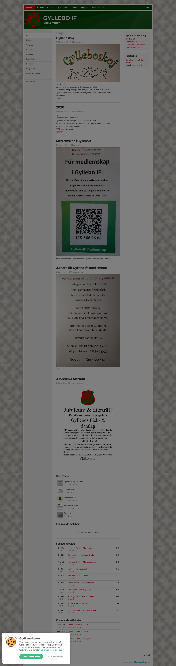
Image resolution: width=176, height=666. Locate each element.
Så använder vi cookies (51, 650)
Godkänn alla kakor (31, 656)
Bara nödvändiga (55, 656)
